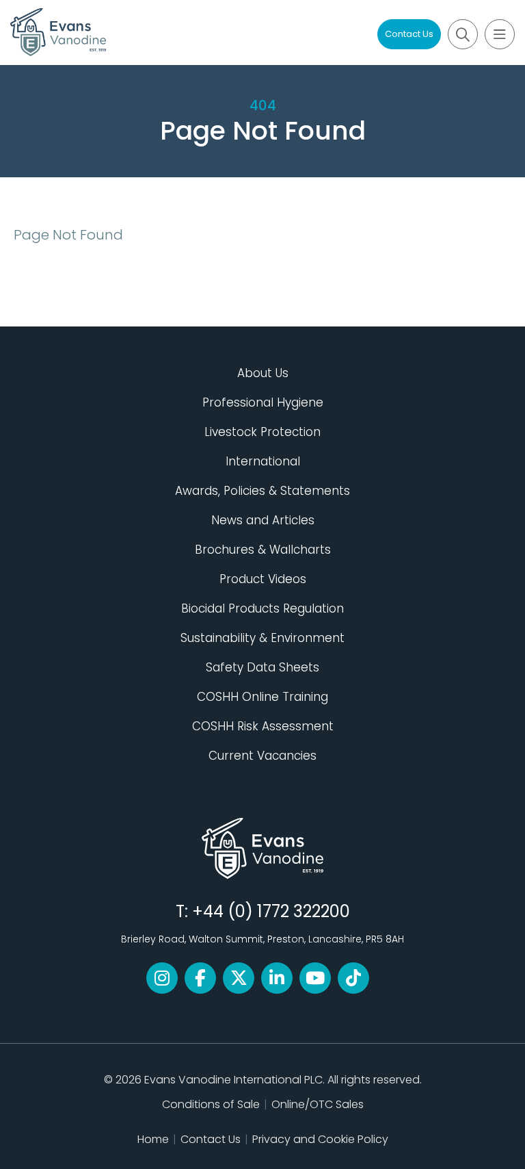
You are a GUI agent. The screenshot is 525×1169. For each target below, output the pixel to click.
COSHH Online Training (262, 697)
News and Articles (262, 520)
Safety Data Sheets (262, 667)
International (263, 461)
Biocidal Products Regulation (262, 608)
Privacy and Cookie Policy (320, 1139)
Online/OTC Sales (317, 1104)
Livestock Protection (262, 432)
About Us (262, 373)
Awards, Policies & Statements (262, 491)
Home (153, 1139)
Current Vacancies (262, 755)
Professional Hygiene (262, 402)
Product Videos (262, 579)
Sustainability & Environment (262, 638)
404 (263, 105)
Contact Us (409, 33)
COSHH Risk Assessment (263, 726)
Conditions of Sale (211, 1104)
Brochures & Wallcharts (263, 549)
